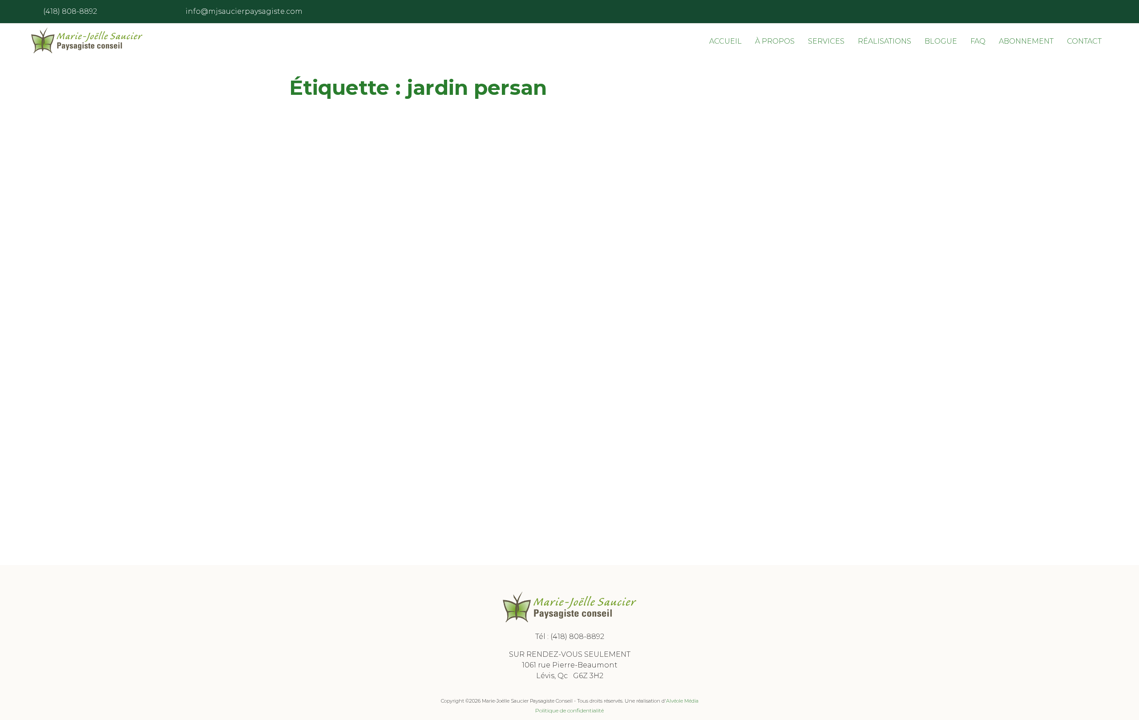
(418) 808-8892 (577, 636)
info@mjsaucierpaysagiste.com (244, 11)
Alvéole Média (682, 701)
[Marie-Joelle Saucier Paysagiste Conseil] (86, 40)
